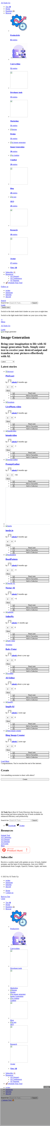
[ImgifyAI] (27, 702)
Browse (8, 13)
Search (34, 303)
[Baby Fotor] (27, 641)
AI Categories (6, 837)
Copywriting (15, 948)
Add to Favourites (32, 395)
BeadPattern (12, 559)
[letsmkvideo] (27, 431)
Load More (5, 761)
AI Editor (10, 678)
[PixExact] (27, 372)
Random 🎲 (10, 11)
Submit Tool (5, 835)
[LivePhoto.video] (27, 402)
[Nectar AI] (27, 583)
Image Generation (16, 996)
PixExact (10, 376)
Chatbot (13, 1000)
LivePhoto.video (13, 406)
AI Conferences (16, 278)
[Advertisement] (18, 795)
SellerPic (10, 616)
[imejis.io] (27, 526)
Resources (9, 274)
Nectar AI (10, 588)
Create (25, 779)
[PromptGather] (27, 460)
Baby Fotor (11, 649)
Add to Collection (32, 398)
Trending (9, 645)
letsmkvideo (11, 435)
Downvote (12, 387)
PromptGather (13, 464)
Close (3, 899)
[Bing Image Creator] (27, 731)
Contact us (9, 893)
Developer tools (16, 968)
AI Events (4, 844)
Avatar (12, 1064)
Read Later (32, 393)
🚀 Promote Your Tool (14, 283)
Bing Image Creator (15, 735)
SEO (12, 1024)
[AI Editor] (27, 673)
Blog (3, 846)
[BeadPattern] (27, 555)
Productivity (14, 929)
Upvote (8, 387)
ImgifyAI (10, 706)
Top (8, 7)
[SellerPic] (27, 612)
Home (8, 9)
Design (12, 992)
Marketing (14, 988)
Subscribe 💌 (11, 272)
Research (13, 1044)
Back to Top (5, 897)
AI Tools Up (5, 3)
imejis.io (9, 530)
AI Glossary (14, 276)
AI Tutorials (14, 280)
